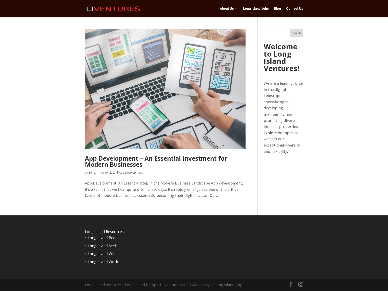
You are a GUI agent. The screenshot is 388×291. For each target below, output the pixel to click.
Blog (277, 9)
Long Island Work (103, 261)
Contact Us (294, 9)
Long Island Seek (102, 245)
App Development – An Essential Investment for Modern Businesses (156, 161)
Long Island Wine (102, 253)
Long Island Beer (102, 237)
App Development (131, 172)
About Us (227, 9)
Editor (92, 172)
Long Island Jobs (256, 9)
